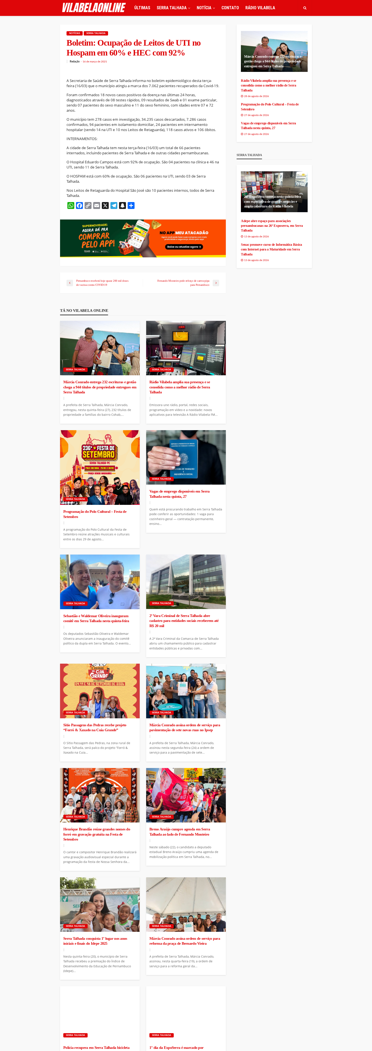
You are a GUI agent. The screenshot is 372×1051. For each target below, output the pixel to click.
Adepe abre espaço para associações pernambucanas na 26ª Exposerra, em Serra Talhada (272, 225)
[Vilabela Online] (94, 8)
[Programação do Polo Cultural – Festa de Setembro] (100, 467)
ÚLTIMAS (142, 7)
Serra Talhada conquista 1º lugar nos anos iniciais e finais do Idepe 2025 (95, 941)
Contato (230, 7)
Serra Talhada (95, 33)
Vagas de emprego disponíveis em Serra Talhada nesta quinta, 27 (179, 493)
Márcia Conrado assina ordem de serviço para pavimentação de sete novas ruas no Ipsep (184, 727)
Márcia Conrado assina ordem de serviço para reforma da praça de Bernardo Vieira (184, 941)
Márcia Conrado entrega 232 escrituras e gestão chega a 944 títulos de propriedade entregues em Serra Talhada (99, 387)
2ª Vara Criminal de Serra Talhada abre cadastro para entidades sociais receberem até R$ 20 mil (184, 621)
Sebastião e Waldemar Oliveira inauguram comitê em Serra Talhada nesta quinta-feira (96, 618)
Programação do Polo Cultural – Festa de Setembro (94, 514)
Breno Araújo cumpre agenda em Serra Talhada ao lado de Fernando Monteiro (179, 831)
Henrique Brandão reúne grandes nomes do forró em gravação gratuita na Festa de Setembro (96, 834)
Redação (75, 61)
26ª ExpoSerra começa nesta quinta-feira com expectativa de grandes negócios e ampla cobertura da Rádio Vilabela (272, 201)
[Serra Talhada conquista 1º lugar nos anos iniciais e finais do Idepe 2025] (100, 904)
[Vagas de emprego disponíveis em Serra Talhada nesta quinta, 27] (186, 457)
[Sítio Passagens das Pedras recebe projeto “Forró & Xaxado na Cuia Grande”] (100, 691)
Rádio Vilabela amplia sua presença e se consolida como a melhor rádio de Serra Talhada (179, 387)
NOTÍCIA (204, 7)
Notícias (74, 33)
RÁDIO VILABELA (260, 7)
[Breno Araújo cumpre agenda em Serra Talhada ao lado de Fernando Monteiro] (186, 795)
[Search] (304, 7)
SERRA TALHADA (172, 7)
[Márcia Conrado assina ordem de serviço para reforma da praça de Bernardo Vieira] (186, 904)
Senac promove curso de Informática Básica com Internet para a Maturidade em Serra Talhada (271, 249)
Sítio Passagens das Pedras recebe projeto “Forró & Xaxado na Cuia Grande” (94, 727)
